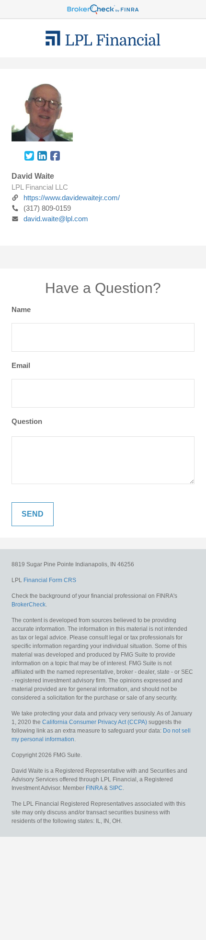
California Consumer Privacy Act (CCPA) (94, 722)
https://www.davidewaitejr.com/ (71, 198)
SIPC (116, 788)
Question (26, 421)
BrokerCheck (28, 604)
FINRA (94, 788)
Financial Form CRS (49, 580)
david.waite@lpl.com (55, 219)
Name (21, 309)
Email (20, 365)
